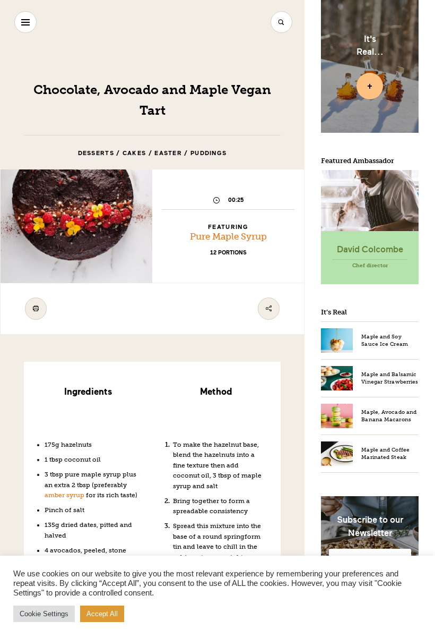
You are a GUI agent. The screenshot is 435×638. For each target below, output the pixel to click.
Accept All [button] (102, 614)
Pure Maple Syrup (228, 236)
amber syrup (64, 495)
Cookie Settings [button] (44, 614)
